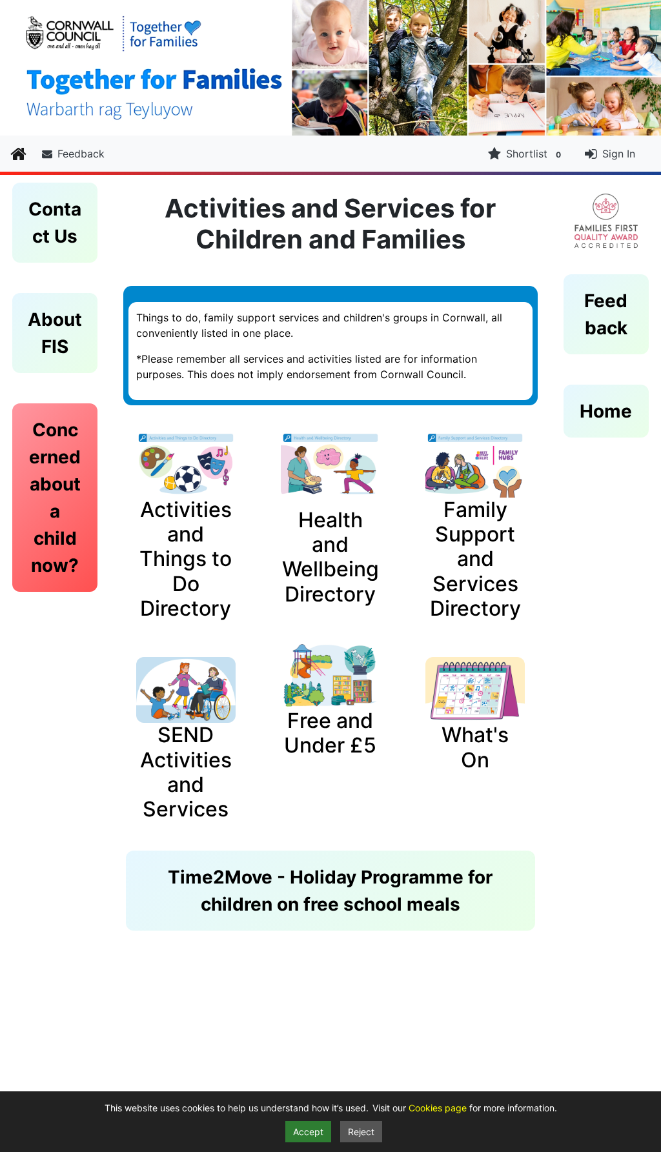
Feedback (81, 153)
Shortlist (533, 153)
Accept (308, 1131)
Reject (361, 1131)
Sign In (618, 153)
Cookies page (439, 1107)
